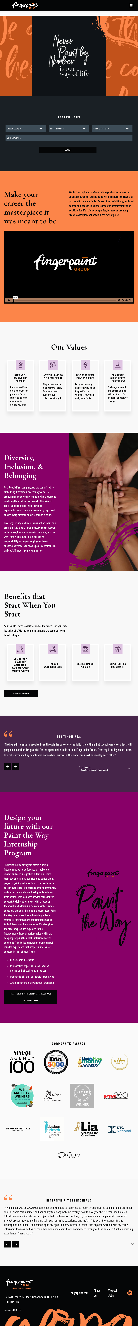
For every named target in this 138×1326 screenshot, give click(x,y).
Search (68, 149)
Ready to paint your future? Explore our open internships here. (31, 997)
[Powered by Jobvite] (12, 1310)
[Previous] (7, 766)
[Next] (15, 766)
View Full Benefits (21, 693)
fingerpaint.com (79, 1293)
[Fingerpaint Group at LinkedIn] (129, 1292)
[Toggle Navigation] (131, 5)
